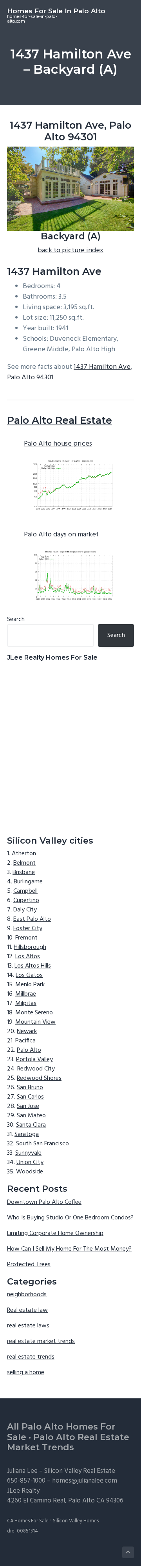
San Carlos (30, 1097)
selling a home (25, 1373)
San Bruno (30, 1088)
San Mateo (31, 1116)
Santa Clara (31, 1125)
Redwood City (36, 1069)
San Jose (28, 1106)
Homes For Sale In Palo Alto (56, 11)
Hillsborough (30, 947)
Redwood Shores (39, 1078)
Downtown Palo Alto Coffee (44, 1202)
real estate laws (28, 1326)
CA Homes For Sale (28, 1521)
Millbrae (25, 994)
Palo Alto (29, 1050)
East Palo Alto (32, 919)
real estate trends (30, 1357)
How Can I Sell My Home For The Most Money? (69, 1249)
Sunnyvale (28, 1153)
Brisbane (24, 872)
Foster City (27, 929)
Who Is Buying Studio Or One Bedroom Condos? (70, 1218)
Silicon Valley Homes (76, 1521)
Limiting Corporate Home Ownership (55, 1233)
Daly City (25, 910)
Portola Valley (34, 1060)
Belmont (24, 863)
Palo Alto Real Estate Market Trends (68, 1442)
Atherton (24, 854)
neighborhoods (27, 1295)
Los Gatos (29, 975)
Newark (27, 1031)
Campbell (25, 891)
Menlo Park (30, 985)
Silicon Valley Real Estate (79, 1471)
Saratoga (26, 1134)
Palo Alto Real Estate (59, 420)
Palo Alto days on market (61, 534)
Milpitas (25, 1003)
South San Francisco (42, 1144)
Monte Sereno (34, 1013)
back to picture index (70, 250)
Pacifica (25, 1041)
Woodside (29, 1172)
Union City (29, 1162)
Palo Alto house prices (58, 443)
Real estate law (27, 1310)
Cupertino (26, 900)
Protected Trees (29, 1265)
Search (16, 619)
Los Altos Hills (32, 966)
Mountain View (35, 1022)
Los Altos (27, 957)
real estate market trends (41, 1341)
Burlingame (28, 882)
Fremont (26, 938)
